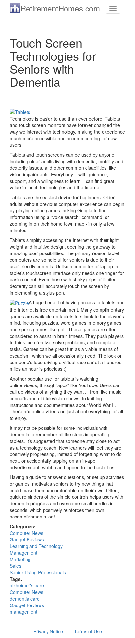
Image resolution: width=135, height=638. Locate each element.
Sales (15, 565)
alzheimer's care (27, 585)
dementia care (25, 598)
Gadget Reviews (27, 539)
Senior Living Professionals (38, 572)
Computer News (26, 533)
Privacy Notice (48, 631)
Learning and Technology (36, 546)
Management (23, 552)
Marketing (20, 559)
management (23, 611)
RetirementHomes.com (60, 8)
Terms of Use (88, 631)
